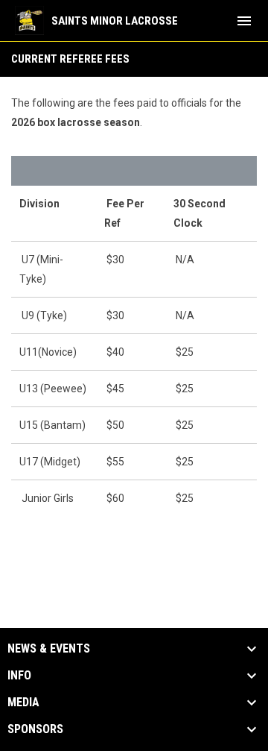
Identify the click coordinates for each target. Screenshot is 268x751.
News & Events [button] (48, 649)
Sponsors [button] (35, 729)
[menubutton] (244, 21)
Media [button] (23, 702)
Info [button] (19, 676)
